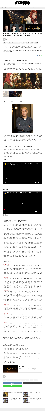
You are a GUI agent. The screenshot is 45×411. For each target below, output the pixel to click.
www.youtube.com (5, 215)
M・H (7, 39)
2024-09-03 (8, 38)
